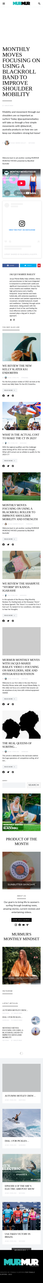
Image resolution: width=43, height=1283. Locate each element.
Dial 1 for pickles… (12, 1017)
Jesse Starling (13, 377)
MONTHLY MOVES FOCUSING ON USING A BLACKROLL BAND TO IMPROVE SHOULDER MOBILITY (12, 1032)
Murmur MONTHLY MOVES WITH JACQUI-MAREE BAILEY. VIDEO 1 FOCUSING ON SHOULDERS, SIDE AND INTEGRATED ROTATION (21, 666)
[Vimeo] (27, 925)
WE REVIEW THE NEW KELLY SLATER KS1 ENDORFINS (17, 369)
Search (4, 780)
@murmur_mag (20, 1250)
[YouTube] (23, 925)
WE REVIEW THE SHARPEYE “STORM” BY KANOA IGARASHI (21, 587)
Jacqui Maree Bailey (18, 143)
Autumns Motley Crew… (15, 1010)
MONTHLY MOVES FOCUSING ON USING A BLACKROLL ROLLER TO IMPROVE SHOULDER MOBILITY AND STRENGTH (20, 512)
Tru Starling (12, 443)
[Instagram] (15, 925)
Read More (8, 390)
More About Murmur (21, 920)
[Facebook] (19, 925)
